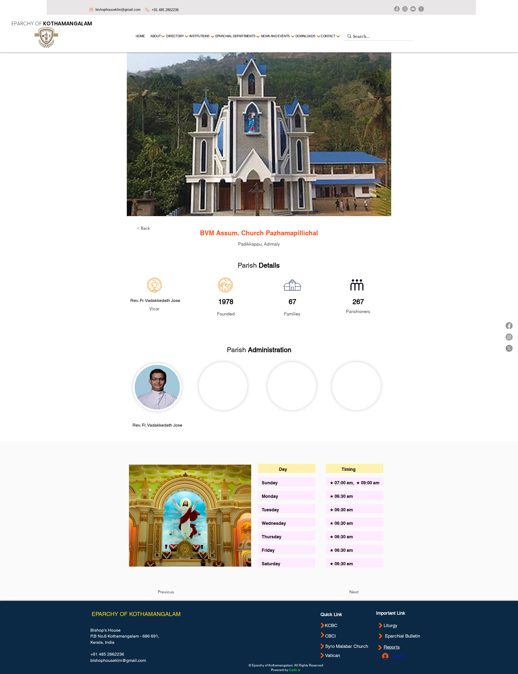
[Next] (338, 36)
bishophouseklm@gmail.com (118, 10)
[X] (421, 9)
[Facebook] (397, 9)
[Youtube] (413, 9)
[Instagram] (405, 9)
